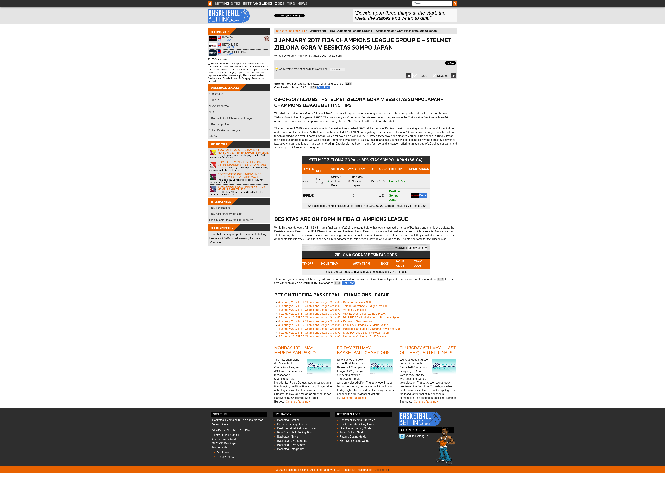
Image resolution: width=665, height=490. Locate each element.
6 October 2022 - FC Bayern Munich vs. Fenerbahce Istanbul (243, 151)
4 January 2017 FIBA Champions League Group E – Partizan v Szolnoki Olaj (325, 321)
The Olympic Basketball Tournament (231, 220)
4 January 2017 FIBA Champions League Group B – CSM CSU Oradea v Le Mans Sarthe (333, 325)
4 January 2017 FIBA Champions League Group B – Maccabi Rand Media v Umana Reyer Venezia (339, 328)
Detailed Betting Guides (292, 424)
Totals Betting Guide (352, 432)
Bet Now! (323, 87)
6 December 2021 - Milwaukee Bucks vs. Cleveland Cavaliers (242, 176)
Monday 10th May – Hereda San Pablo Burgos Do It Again (296, 352)
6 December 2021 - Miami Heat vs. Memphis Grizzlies (242, 188)
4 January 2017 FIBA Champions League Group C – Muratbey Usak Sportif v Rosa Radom (333, 332)
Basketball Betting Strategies (357, 419)
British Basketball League (224, 130)
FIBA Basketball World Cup (225, 213)
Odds (280, 3)
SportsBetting (213, 53)
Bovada (213, 38)
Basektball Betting (210, 3)
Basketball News (287, 436)
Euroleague (216, 93)
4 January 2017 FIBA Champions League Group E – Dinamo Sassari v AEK (324, 302)
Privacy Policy (225, 456)
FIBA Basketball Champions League (231, 118)
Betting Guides (257, 3)
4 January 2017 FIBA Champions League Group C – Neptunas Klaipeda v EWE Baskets (332, 336)
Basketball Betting (229, 16)
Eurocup (214, 100)
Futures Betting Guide (353, 436)
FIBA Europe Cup (219, 124)
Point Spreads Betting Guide (357, 424)
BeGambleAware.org (236, 238)
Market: (401, 247)
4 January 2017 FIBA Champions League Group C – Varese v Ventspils (322, 309)
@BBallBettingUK (417, 436)
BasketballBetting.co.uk (290, 30)
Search (455, 3)
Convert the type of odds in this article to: (303, 69)
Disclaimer (223, 452)
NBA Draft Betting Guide (354, 440)
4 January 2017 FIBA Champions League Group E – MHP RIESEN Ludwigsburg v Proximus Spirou (339, 317)
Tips (291, 3)
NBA (212, 112)
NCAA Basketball (219, 106)
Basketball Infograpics (290, 449)
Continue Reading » (298, 401)
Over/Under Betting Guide (355, 428)
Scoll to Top (382, 469)
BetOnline (213, 45)
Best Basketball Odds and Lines (297, 428)
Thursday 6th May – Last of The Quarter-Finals (428, 350)
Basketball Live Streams (292, 440)
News (302, 3)
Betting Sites (227, 3)
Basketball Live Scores (291, 444)
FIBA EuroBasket (219, 207)
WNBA (213, 136)
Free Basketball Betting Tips (294, 432)
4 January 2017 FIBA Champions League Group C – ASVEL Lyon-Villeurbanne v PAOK (332, 313)
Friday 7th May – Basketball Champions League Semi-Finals (363, 352)
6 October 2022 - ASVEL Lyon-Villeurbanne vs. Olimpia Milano (242, 163)
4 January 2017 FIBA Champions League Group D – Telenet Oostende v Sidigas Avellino (333, 306)
